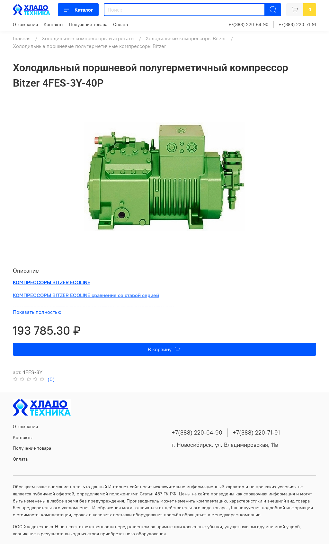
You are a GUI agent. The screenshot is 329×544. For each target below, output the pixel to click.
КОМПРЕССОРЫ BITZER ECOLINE (51, 282)
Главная (22, 38)
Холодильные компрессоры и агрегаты (88, 38)
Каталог (84, 9)
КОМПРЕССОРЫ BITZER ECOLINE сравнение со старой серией (86, 295)
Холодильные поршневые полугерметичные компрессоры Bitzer (89, 46)
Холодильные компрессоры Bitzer (186, 38)
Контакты (53, 24)
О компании (25, 24)
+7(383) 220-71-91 (297, 24)
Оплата (120, 24)
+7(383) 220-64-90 (248, 24)
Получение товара (88, 24)
